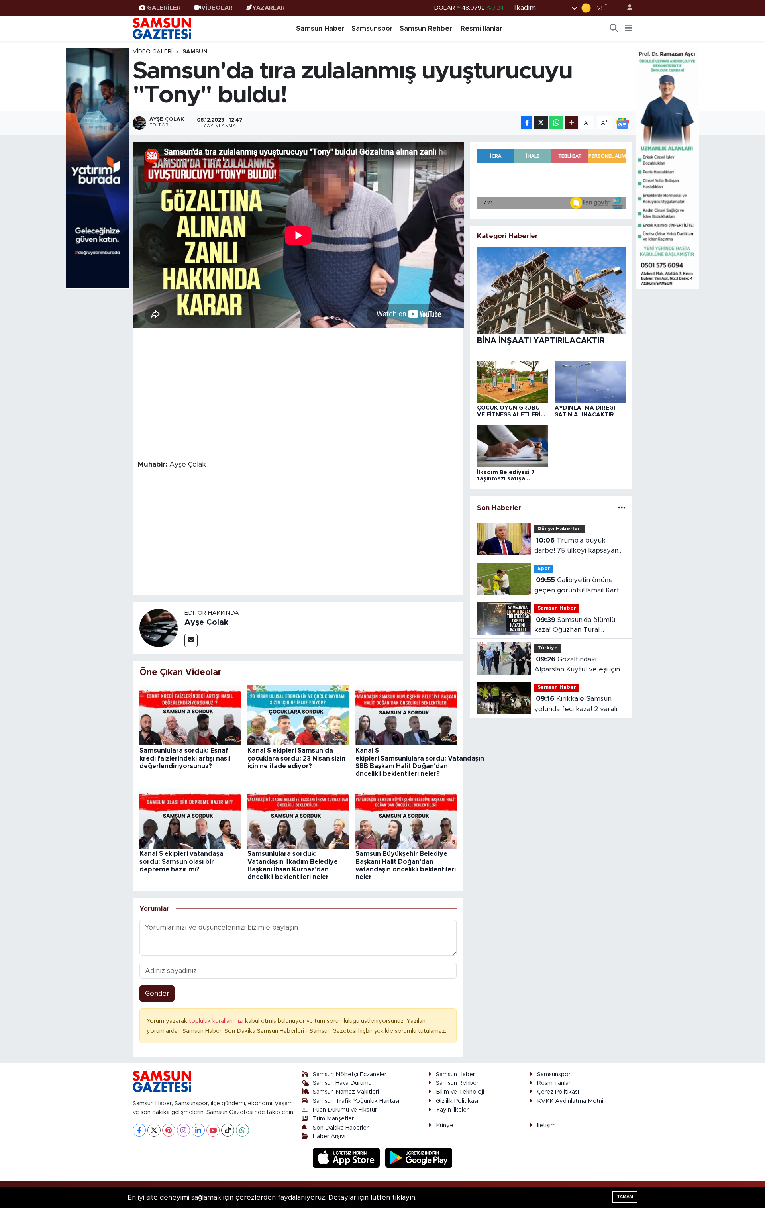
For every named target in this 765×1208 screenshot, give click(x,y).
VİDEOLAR (217, 8)
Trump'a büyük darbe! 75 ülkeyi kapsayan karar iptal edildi (576, 546)
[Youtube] (213, 1130)
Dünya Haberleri (559, 528)
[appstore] (347, 1157)
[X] (154, 1130)
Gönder (157, 993)
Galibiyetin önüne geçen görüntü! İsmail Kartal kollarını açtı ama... (579, 586)
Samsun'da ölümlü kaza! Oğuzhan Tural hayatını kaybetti (574, 625)
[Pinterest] (168, 1130)
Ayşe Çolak (206, 622)
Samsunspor (372, 28)
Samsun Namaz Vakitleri (346, 1092)
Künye (444, 1125)
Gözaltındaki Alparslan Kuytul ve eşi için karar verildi (577, 665)
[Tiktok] (227, 1130)
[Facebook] (139, 1130)
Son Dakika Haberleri (341, 1128)
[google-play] (419, 1157)
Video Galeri (153, 52)
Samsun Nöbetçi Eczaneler (349, 1074)
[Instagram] (183, 1130)
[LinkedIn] (198, 1130)
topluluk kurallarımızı (217, 1021)
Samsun (195, 52)
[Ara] (614, 29)
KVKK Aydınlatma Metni (570, 1101)
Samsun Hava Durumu (342, 1083)
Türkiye (547, 648)
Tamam (625, 1196)
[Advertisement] (298, 389)
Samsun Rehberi (427, 28)
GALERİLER (164, 8)
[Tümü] (622, 507)
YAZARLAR (268, 8)
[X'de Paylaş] (541, 122)
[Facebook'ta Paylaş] (526, 122)
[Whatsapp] (242, 1130)
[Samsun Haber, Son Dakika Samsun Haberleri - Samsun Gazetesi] (162, 28)
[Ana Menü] (628, 29)
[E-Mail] (191, 640)
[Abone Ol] (622, 122)
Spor (543, 568)
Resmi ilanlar (554, 1083)
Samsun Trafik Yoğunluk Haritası (356, 1101)
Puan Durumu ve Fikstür (345, 1110)
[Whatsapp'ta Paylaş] (556, 122)
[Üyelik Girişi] (626, 8)
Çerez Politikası (558, 1092)
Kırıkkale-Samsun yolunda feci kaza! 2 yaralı (575, 703)
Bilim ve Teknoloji (460, 1092)
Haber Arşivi (329, 1136)
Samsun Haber (320, 28)
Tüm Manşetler (333, 1119)
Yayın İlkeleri (453, 1110)
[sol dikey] (97, 168)
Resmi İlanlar (481, 28)
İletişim (546, 1125)
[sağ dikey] (667, 168)
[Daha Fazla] (571, 122)
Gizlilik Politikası (457, 1101)
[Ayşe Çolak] (158, 627)
